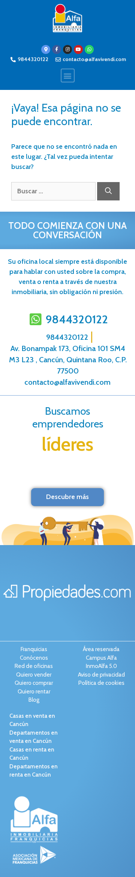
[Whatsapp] (89, 49)
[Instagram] (67, 49)
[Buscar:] (54, 191)
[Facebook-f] (56, 49)
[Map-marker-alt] (45, 49)
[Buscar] (108, 191)
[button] (68, 75)
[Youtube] (78, 49)
